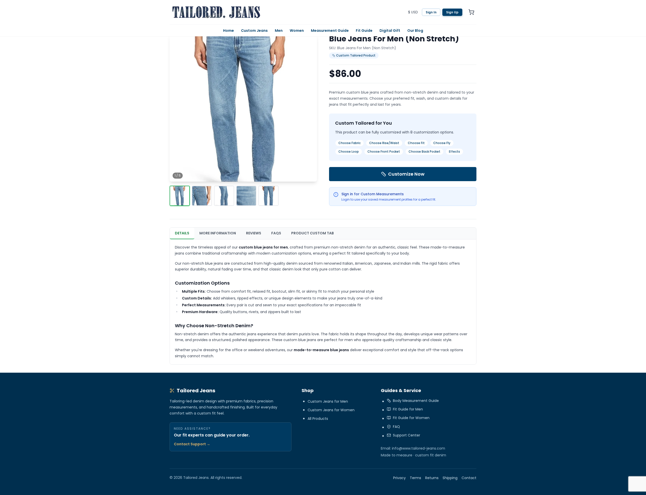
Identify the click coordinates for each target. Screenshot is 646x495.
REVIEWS (253, 233)
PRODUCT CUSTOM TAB (312, 233)
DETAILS (182, 233)
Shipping (450, 477)
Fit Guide (364, 30)
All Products (318, 418)
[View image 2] (202, 196)
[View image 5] (268, 196)
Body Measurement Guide (416, 400)
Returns (432, 477)
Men (279, 30)
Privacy (399, 477)
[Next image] (309, 108)
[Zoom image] (309, 174)
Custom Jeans (254, 30)
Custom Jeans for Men (328, 401)
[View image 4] (246, 196)
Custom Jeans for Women (331, 409)
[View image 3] (224, 196)
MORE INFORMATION (217, 233)
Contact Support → (192, 444)
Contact (469, 477)
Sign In (431, 12)
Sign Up (452, 12)
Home (228, 30)
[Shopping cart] (471, 12)
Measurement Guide (330, 30)
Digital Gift (390, 30)
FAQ (396, 426)
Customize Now (406, 174)
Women (297, 30)
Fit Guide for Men (408, 409)
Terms (415, 477)
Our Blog (415, 30)
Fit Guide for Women (411, 417)
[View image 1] (180, 196)
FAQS (276, 233)
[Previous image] (178, 108)
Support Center (406, 435)
